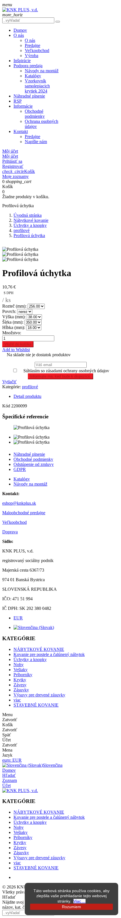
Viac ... (79, 901)
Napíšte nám (36, 141)
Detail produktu (27, 396)
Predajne (32, 45)
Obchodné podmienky (35, 114)
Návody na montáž (42, 70)
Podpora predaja (28, 65)
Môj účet (10, 156)
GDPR (20, 469)
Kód (6, 405)
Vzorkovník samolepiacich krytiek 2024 (37, 85)
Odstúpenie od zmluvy (34, 464)
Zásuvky (21, 689)
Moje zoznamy (15, 176)
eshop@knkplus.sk (19, 503)
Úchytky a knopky (30, 659)
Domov (20, 30)
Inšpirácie (22, 60)
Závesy (20, 684)
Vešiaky (21, 669)
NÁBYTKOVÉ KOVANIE (39, 649)
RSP (18, 101)
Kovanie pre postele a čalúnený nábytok (49, 654)
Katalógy (33, 75)
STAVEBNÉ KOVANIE (36, 705)
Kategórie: (11, 386)
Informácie (23, 106)
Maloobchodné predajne (23, 512)
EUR (18, 617)
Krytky (20, 679)
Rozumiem (71, 907)
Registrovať (12, 166)
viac (17, 700)
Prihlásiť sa (12, 161)
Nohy (19, 664)
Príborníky (23, 674)
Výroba (31, 55)
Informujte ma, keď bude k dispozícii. (60, 376)
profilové (30, 386)
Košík (18, 171)
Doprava (10, 531)
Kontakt (21, 131)
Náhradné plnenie (29, 96)
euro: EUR (12, 760)
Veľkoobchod (37, 50)
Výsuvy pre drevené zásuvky (39, 695)
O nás (19, 35)
